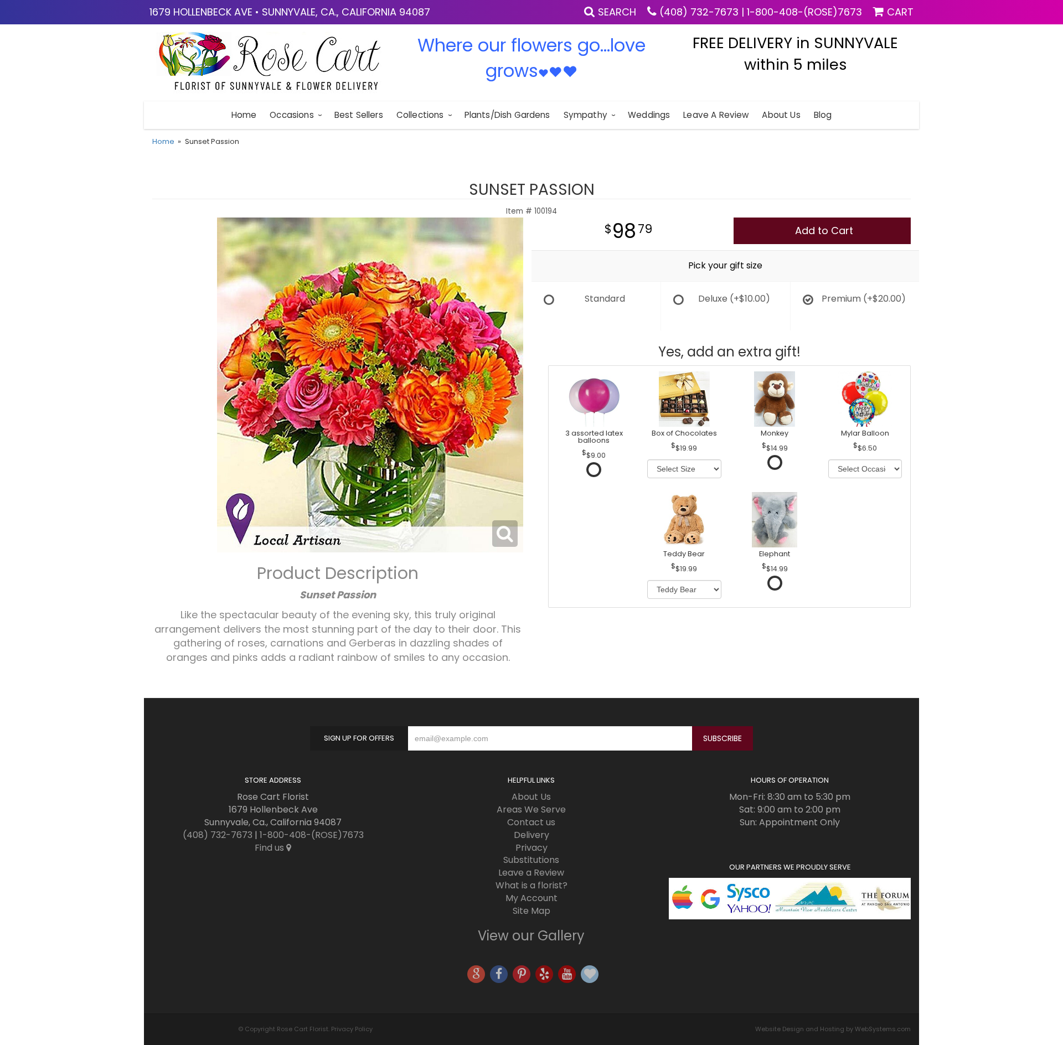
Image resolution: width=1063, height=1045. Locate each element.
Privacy (531, 847)
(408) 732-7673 (699, 12)
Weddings (649, 115)
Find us (270, 847)
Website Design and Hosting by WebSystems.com (833, 1029)
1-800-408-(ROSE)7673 (804, 12)
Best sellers (358, 115)
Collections (420, 115)
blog (823, 115)
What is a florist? (531, 885)
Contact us (531, 822)
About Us (781, 115)
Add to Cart (824, 230)
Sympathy (585, 115)
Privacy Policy (352, 1029)
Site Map (531, 910)
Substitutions (531, 859)
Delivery (531, 835)
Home (244, 115)
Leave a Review (716, 115)
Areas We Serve (531, 809)
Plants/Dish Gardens (507, 115)
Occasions (291, 115)
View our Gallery (531, 936)
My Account (531, 898)
